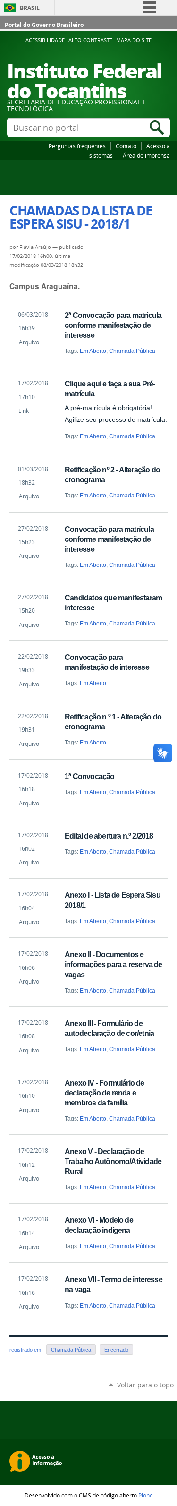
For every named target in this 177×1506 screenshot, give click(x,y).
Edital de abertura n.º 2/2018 (109, 835)
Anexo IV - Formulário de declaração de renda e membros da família (104, 1092)
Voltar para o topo (145, 1384)
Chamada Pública (132, 351)
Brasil (30, 8)
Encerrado (116, 1349)
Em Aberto (93, 351)
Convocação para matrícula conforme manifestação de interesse (109, 539)
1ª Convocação (89, 776)
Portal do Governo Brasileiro (44, 25)
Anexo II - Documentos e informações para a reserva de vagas (113, 964)
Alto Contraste (90, 40)
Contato (126, 146)
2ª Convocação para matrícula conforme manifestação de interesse (113, 325)
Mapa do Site (134, 40)
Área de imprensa (146, 155)
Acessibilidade (45, 40)
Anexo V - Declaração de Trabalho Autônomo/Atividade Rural (113, 1161)
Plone (145, 1495)
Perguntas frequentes (77, 146)
